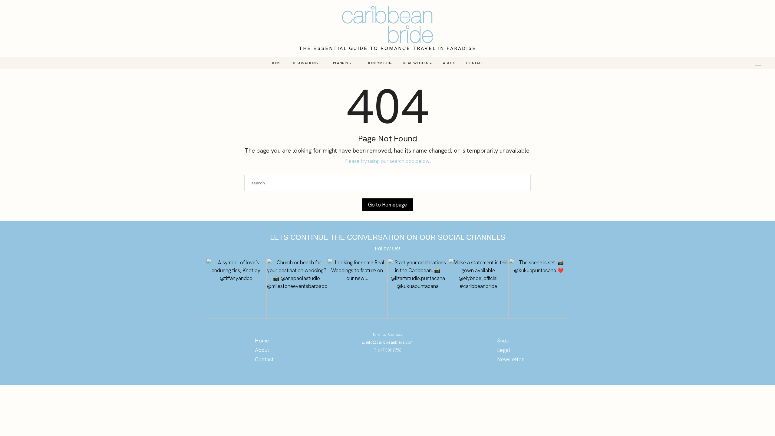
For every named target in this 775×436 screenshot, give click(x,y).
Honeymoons (380, 63)
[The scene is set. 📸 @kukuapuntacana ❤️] (539, 288)
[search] (499, 63)
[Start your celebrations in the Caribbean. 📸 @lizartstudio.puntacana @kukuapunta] (418, 288)
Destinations (305, 63)
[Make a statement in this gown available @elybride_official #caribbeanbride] (478, 288)
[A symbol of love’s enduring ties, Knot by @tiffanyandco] (236, 288)
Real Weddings (418, 63)
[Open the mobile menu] (757, 63)
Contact (475, 63)
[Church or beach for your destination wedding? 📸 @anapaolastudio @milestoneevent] (296, 288)
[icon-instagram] (387, 368)
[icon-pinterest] (375, 368)
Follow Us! (387, 249)
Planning (342, 63)
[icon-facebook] (400, 368)
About (449, 63)
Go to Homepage (387, 204)
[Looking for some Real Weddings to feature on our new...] (357, 288)
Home (276, 63)
